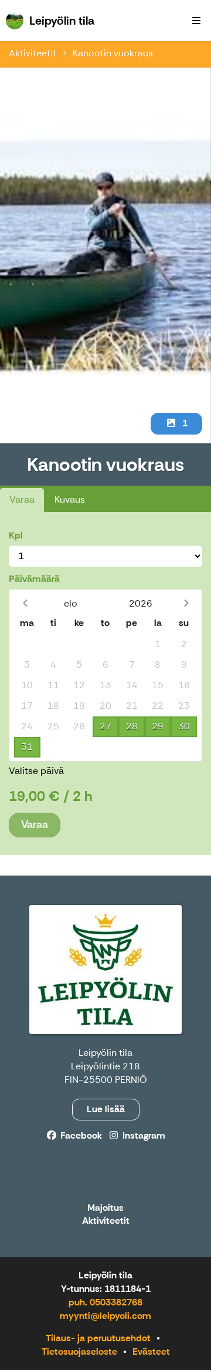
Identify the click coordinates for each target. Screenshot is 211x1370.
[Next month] (186, 603)
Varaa (22, 499)
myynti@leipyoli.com (105, 1316)
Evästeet (151, 1351)
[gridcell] (27, 644)
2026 (140, 603)
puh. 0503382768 (105, 1302)
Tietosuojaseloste (79, 1351)
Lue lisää (106, 1109)
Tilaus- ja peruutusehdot (98, 1338)
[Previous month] (25, 603)
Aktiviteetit (32, 53)
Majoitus (105, 1208)
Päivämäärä (34, 579)
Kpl (16, 535)
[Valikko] (196, 20)
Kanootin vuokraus (113, 53)
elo (70, 603)
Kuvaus (70, 499)
